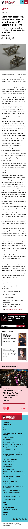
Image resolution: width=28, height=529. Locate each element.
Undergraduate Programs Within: (12, 434)
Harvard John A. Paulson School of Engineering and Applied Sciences (11, 417)
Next (7, 408)
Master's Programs (10, 481)
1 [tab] (21, 408)
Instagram (19, 519)
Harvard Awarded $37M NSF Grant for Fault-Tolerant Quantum (12, 394)
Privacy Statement (7, 525)
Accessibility (12, 524)
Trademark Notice (6, 524)
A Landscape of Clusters (9, 294)
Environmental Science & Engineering (13, 452)
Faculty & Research (9, 499)
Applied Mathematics (18, 309)
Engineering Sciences (9, 449)
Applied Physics (9, 309)
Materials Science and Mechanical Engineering (12, 455)
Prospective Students (10, 509)
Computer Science (8, 442)
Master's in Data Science (10, 484)
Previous (4, 408)
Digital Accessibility (18, 524)
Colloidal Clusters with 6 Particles (11, 291)
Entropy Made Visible (8, 297)
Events (5, 504)
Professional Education (11, 496)
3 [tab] (24, 408)
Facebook (13, 519)
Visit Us (5, 512)
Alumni (5, 514)
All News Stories (5, 12)
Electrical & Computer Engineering (13, 444)
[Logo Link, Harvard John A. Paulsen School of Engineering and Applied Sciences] (8, 2)
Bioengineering (7, 439)
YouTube (22, 519)
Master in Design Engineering (11, 490)
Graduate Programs (10, 459)
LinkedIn (25, 519)
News (4, 502)
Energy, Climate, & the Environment (13, 447)
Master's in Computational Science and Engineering (13, 487)
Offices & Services (8, 507)
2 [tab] (23, 408)
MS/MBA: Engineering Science (11, 492)
